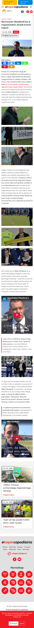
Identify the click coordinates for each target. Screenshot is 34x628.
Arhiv (9, 19)
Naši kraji (12, 547)
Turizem (27, 547)
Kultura (20, 547)
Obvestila (12, 549)
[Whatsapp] (25, 63)
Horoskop (26, 549)
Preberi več (17, 617)
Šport (5, 549)
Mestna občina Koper (8, 2)
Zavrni (22, 623)
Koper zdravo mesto (24, 2)
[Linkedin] (18, 63)
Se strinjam (13, 623)
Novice (5, 547)
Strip (19, 549)
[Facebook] (5, 63)
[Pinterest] (5, 66)
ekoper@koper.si (19, 553)
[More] (11, 66)
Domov (3, 19)
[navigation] (17, 7)
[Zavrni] (32, 619)
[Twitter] (11, 63)
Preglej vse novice (9, 35)
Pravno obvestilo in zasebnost (17, 610)
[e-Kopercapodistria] (16, 7)
